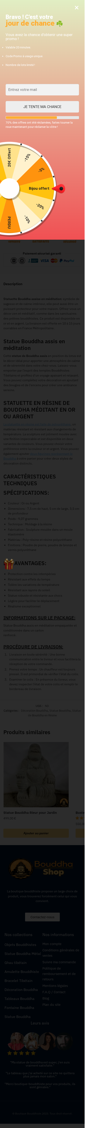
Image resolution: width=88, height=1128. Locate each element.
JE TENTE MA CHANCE (42, 106)
